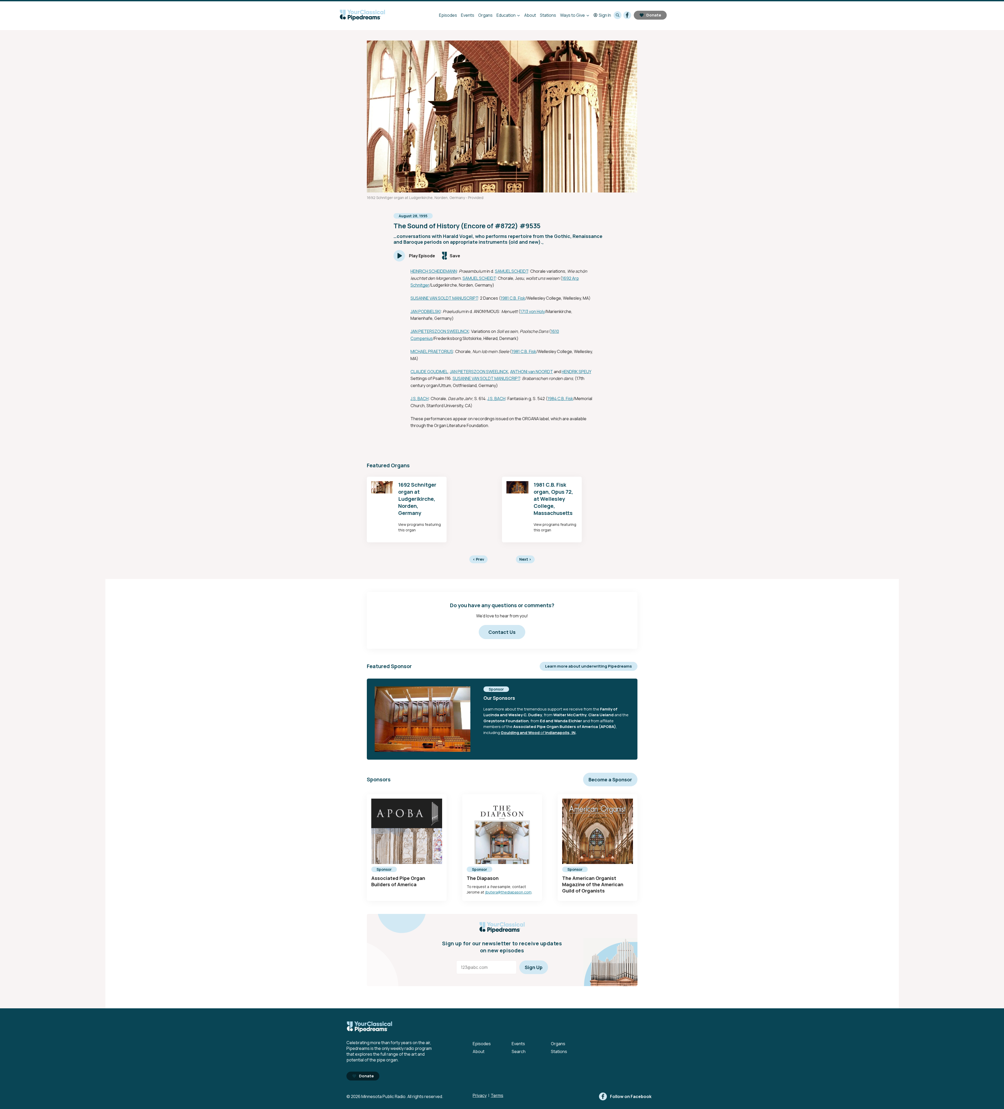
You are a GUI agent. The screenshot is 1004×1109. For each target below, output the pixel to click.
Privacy (480, 1095)
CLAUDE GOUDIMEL (429, 371)
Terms (497, 1095)
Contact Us (502, 632)
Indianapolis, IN (560, 732)
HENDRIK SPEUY (576, 371)
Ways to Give (572, 15)
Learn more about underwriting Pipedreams (588, 666)
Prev (478, 559)
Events (467, 15)
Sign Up (534, 967)
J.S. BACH (419, 398)
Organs (485, 15)
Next (525, 559)
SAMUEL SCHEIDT (511, 271)
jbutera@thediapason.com (508, 892)
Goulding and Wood (520, 732)
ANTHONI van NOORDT (531, 371)
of (542, 732)
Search (519, 1051)
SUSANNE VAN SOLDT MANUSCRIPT (444, 298)
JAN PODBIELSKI (425, 311)
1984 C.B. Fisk (560, 398)
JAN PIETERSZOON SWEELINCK (439, 331)
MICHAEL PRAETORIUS (431, 351)
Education (506, 15)
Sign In (605, 15)
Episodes (448, 15)
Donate (653, 15)
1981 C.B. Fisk (513, 298)
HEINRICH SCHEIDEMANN (433, 271)
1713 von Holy (532, 311)
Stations (548, 15)
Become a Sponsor (610, 779)
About (530, 15)
